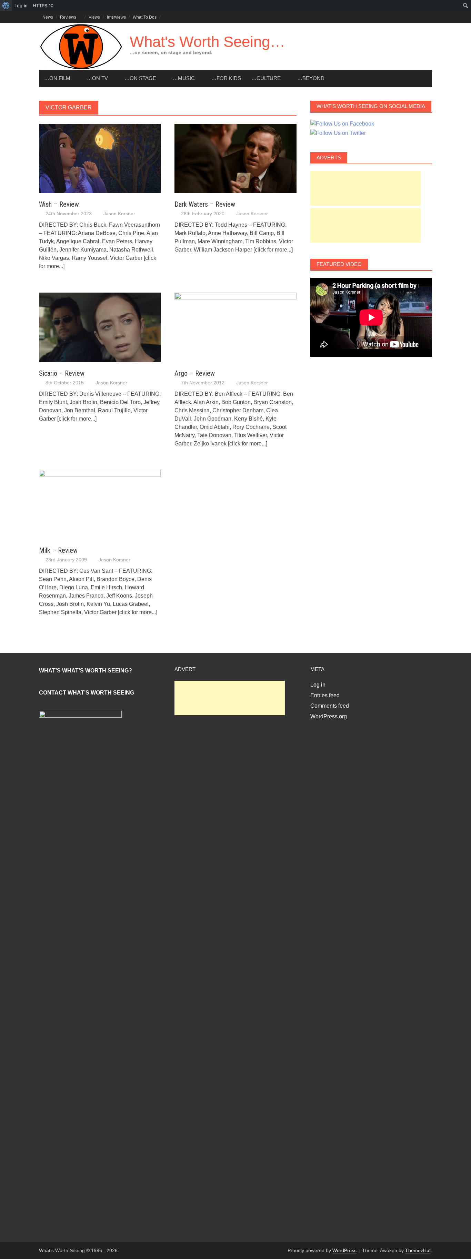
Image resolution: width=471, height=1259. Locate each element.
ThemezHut (418, 1250)
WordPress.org (328, 716)
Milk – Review (58, 550)
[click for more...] (273, 250)
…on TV (97, 78)
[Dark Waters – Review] (235, 158)
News (47, 17)
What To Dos (145, 17)
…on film (57, 78)
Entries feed (325, 695)
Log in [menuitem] (21, 5)
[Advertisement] (365, 188)
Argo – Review (194, 373)
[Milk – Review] (100, 504)
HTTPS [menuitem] (43, 5)
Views (94, 17)
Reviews (68, 17)
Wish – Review (59, 204)
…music (184, 78)
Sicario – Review (61, 373)
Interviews (116, 17)
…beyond (310, 78)
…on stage (140, 78)
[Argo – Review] (235, 327)
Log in (317, 685)
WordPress (344, 1250)
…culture (266, 78)
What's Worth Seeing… (207, 41)
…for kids (226, 78)
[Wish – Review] (100, 158)
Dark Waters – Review (204, 204)
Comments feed (329, 706)
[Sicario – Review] (100, 327)
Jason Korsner (119, 213)
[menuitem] (6, 5)
